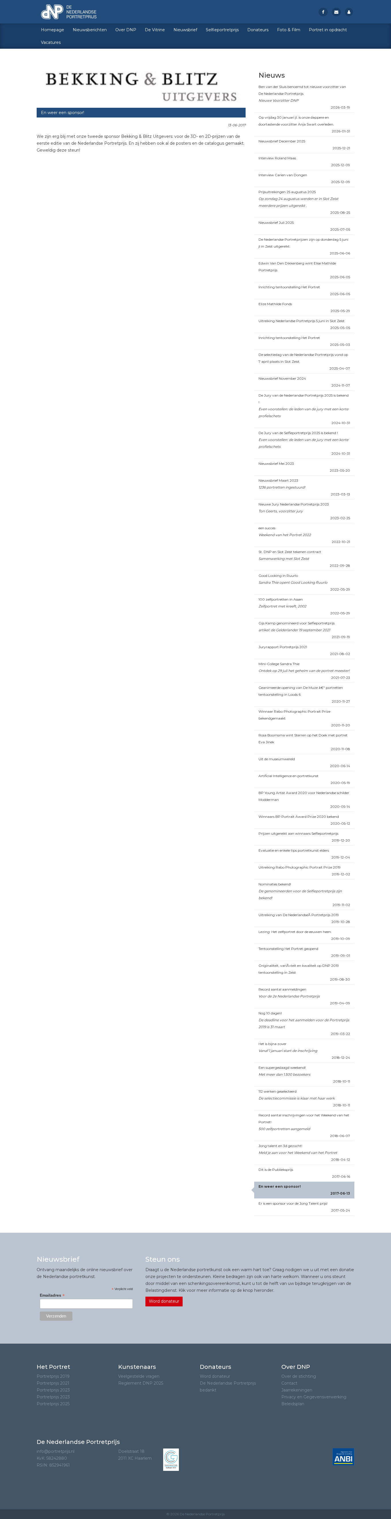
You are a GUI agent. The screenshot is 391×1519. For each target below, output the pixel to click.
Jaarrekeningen (296, 1390)
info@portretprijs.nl (55, 1451)
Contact (289, 1383)
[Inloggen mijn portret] (349, 12)
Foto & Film (288, 29)
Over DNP (125, 29)
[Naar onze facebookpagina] (323, 12)
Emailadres (52, 1295)
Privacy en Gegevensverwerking (313, 1397)
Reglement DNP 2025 (140, 1383)
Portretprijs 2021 (53, 1383)
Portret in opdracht (328, 29)
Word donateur (164, 1301)
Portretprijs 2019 (53, 1376)
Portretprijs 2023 (53, 1390)
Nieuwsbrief (185, 29)
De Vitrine (155, 29)
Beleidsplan (292, 1403)
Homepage (52, 29)
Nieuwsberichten (90, 29)
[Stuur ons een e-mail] (336, 12)
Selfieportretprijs (222, 29)
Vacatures (51, 42)
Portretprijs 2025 (53, 1403)
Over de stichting (298, 1376)
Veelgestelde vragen (138, 1376)
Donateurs (257, 29)
